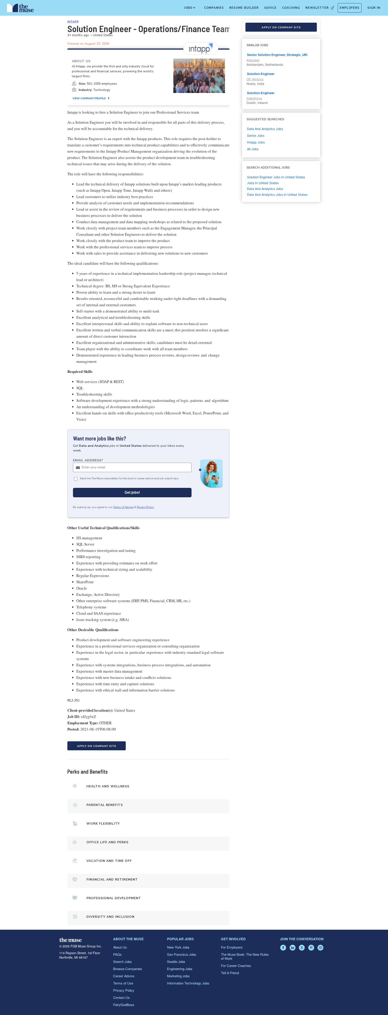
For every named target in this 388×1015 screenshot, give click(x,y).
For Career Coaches (236, 965)
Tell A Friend (230, 972)
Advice (270, 8)
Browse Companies (127, 968)
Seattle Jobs (176, 961)
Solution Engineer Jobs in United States (276, 177)
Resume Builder (244, 8)
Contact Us (121, 997)
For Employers (232, 947)
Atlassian (253, 60)
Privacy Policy (145, 507)
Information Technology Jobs (188, 983)
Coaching (291, 8)
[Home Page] (20, 9)
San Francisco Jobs (181, 954)
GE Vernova (255, 79)
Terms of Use (123, 983)
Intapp (73, 21)
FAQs (117, 954)
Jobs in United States (263, 183)
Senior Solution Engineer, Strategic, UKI (277, 55)
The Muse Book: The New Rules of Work (245, 956)
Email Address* (88, 460)
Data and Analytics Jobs (265, 189)
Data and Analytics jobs (265, 129)
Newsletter (317, 8)
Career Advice (123, 975)
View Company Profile (89, 98)
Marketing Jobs (178, 975)
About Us (120, 947)
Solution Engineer (261, 74)
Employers (349, 8)
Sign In (373, 8)
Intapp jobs (256, 142)
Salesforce (254, 98)
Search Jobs (122, 961)
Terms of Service (123, 507)
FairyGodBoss (123, 1004)
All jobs (252, 149)
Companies (214, 8)
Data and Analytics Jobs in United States (277, 194)
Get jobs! (132, 492)
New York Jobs (178, 947)
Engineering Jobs (179, 968)
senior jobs (255, 135)
